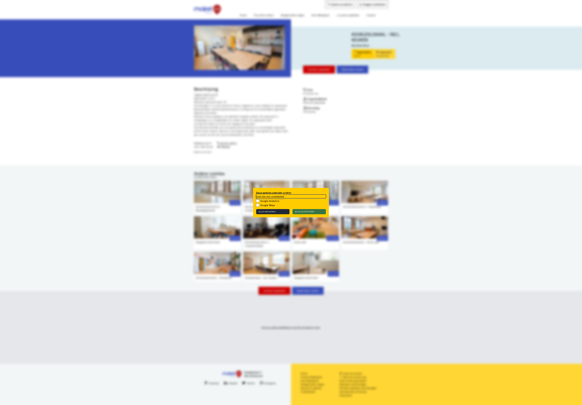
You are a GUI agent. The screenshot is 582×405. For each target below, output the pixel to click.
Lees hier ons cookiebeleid (270, 196)
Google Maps (267, 205)
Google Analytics (269, 201)
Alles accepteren (304, 211)
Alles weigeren (267, 211)
